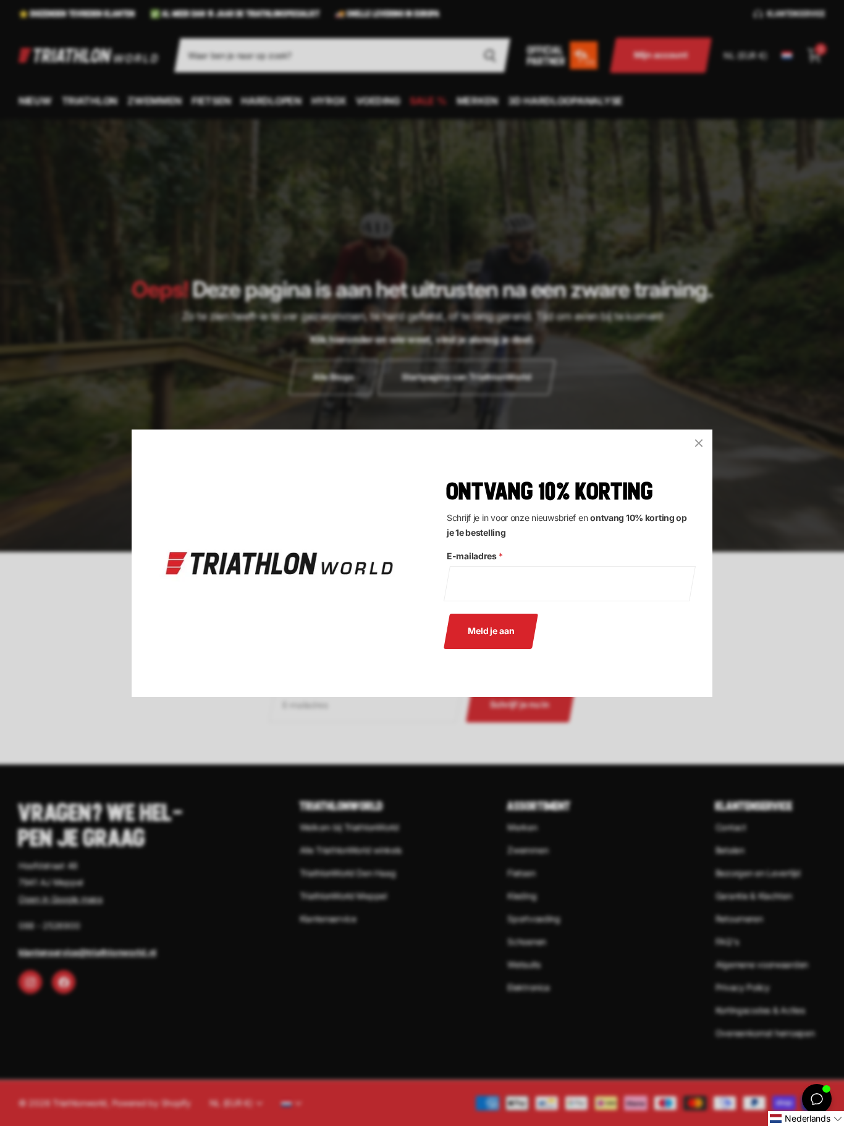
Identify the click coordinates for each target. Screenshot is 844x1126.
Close (698, 443)
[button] (806, 1118)
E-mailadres (475, 556)
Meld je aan (491, 630)
